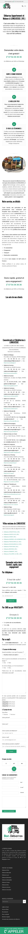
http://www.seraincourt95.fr (11, 481)
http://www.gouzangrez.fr (11, 431)
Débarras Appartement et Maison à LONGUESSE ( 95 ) (14, 17)
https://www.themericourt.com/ (12, 494)
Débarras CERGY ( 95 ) (10, 536)
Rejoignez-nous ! (6, 859)
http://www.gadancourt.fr (11, 385)
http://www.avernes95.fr (10, 373)
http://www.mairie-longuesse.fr (12, 452)
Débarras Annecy (6, 887)
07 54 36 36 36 (19, 1)
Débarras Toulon (6, 882)
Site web (22, 792)
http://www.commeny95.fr (11, 396)
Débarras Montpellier (7, 880)
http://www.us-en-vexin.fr (11, 504)
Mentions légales (6, 916)
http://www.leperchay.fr (10, 463)
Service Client (5, 909)
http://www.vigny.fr (9, 515)
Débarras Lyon (5, 875)
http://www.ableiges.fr (10, 363)
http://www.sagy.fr (9, 473)
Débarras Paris (5, 870)
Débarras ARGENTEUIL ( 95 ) (12, 532)
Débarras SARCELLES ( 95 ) (11, 534)
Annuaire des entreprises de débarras (11, 919)
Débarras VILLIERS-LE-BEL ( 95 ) (13, 554)
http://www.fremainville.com (11, 421)
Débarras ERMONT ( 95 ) (10, 551)
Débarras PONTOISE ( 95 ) (11, 546)
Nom (21, 782)
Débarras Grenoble (6, 889)
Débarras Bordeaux (6, 877)
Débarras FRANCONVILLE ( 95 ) (12, 541)
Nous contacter (5, 914)
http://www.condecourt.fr (10, 408)
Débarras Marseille (6, 872)
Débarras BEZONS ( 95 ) (10, 549)
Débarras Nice (5, 884)
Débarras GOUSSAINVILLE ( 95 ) (13, 544)
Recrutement (5, 911)
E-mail (22, 787)
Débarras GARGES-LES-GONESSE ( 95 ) (15, 539)
